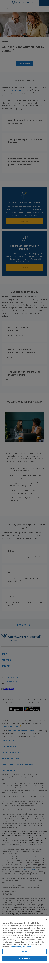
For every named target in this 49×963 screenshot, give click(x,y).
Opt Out (25, 951)
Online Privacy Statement (21, 947)
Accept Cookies (24, 958)
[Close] (46, 919)
